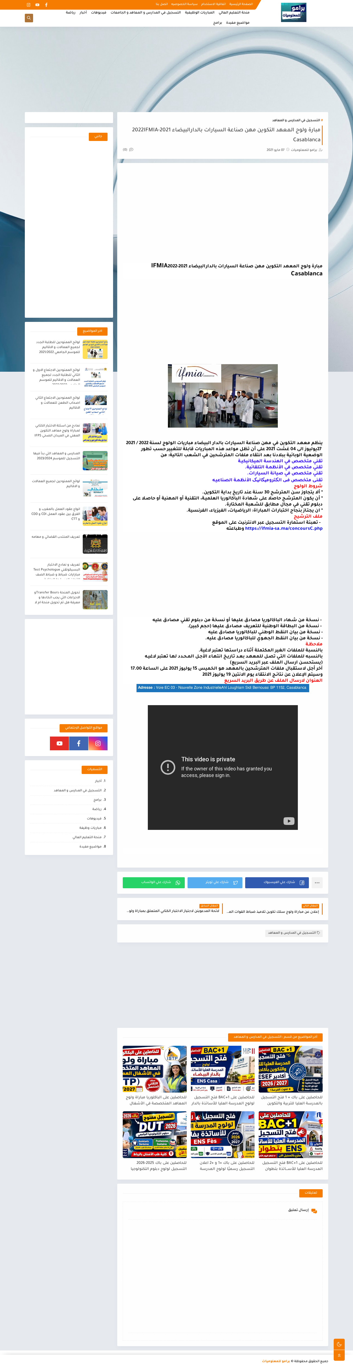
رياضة (71, 13)
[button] (277, 882)
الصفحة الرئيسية (241, 4)
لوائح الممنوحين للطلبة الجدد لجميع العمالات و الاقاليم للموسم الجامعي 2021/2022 (58, 347)
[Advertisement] (176, 69)
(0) (125, 150)
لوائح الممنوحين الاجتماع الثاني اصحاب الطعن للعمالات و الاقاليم (57, 403)
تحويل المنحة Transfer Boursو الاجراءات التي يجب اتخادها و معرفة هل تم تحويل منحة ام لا (57, 598)
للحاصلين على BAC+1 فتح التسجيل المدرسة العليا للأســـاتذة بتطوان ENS (292, 1166)
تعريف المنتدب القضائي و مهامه (56, 537)
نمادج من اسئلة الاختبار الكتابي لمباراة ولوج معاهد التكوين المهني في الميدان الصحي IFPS (57, 431)
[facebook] (46, 5)
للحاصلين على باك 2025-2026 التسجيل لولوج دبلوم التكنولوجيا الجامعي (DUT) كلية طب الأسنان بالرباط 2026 (158, 1166)
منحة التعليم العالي (234, 13)
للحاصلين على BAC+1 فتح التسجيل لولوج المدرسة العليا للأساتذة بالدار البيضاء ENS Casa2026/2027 (223, 1101)
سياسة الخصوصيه (184, 4)
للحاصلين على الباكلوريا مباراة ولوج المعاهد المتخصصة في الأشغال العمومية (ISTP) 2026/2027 (156, 1101)
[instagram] (28, 5)
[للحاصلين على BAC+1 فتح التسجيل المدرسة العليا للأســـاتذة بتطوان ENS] (291, 1134)
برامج (217, 23)
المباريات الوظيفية (200, 13)
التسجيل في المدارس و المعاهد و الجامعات (146, 13)
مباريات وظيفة (90, 828)
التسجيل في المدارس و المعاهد (296, 121)
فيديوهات (98, 13)
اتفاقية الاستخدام (213, 4)
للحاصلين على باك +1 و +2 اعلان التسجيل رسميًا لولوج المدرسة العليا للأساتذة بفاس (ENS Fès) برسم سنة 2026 (227, 1166)
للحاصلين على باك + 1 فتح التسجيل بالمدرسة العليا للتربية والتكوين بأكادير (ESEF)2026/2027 (292, 1101)
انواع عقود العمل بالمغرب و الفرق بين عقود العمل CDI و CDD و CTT (55, 514)
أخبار (83, 13)
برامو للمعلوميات (276, 1361)
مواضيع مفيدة (238, 23)
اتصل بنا (162, 4)
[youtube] (37, 5)
